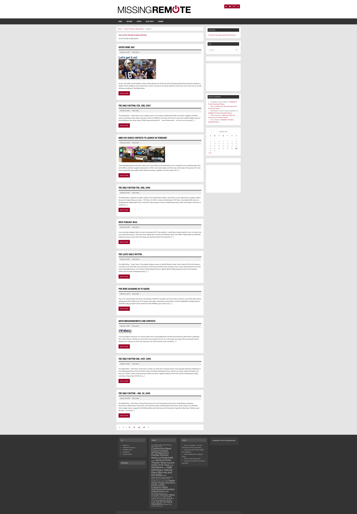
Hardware (157, 467)
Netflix (156, 497)
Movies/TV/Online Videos (163, 495)
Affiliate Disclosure (129, 447)
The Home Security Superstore (218, 35)
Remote (165, 498)
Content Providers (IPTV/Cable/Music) (160, 452)
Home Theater (158, 479)
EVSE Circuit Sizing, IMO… (192, 458)
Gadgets (153, 460)
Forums (160, 21)
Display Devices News (160, 456)
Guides (139, 21)
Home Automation (158, 476)
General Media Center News (162, 463)
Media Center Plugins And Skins (163, 481)
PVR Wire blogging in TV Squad (134, 288)
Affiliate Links (127, 450)
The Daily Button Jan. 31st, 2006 (135, 358)
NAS (152, 497)
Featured (167, 457)
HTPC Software (161, 481)
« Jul (209, 153)
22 (134, 427)
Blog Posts (150, 21)
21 (129, 427)
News (120, 21)
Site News (154, 500)
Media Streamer (157, 491)
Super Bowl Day (127, 47)
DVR (159, 458)
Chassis (160, 446)
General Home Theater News (161, 461)
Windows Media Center (157, 506)
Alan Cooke (135, 52)
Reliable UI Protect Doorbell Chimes (220, 113)
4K (152, 445)
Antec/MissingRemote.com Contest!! (137, 321)
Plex (161, 498)
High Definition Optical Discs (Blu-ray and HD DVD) (161, 471)
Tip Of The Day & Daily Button (161, 502)
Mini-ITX (165, 493)
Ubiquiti (166, 504)
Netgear (160, 497)
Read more (124, 93)
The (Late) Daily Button (130, 254)
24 (144, 427)
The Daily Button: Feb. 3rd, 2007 (135, 105)
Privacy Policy (127, 454)
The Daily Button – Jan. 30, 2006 (134, 393)
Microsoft (161, 493)
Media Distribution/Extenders (163, 488)
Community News (161, 448)
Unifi (170, 504)
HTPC (164, 479)
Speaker (160, 500)
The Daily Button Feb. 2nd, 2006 (134, 187)
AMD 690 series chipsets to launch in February (143, 137)
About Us (126, 445)
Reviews (129, 21)
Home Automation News (162, 478)
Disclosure (232, 35)
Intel (166, 481)
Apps (156, 446)
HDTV (165, 467)
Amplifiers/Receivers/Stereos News (161, 445)
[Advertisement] (223, 77)
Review (171, 498)
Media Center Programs (158, 485)
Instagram (126, 452)
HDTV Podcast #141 (128, 222)
